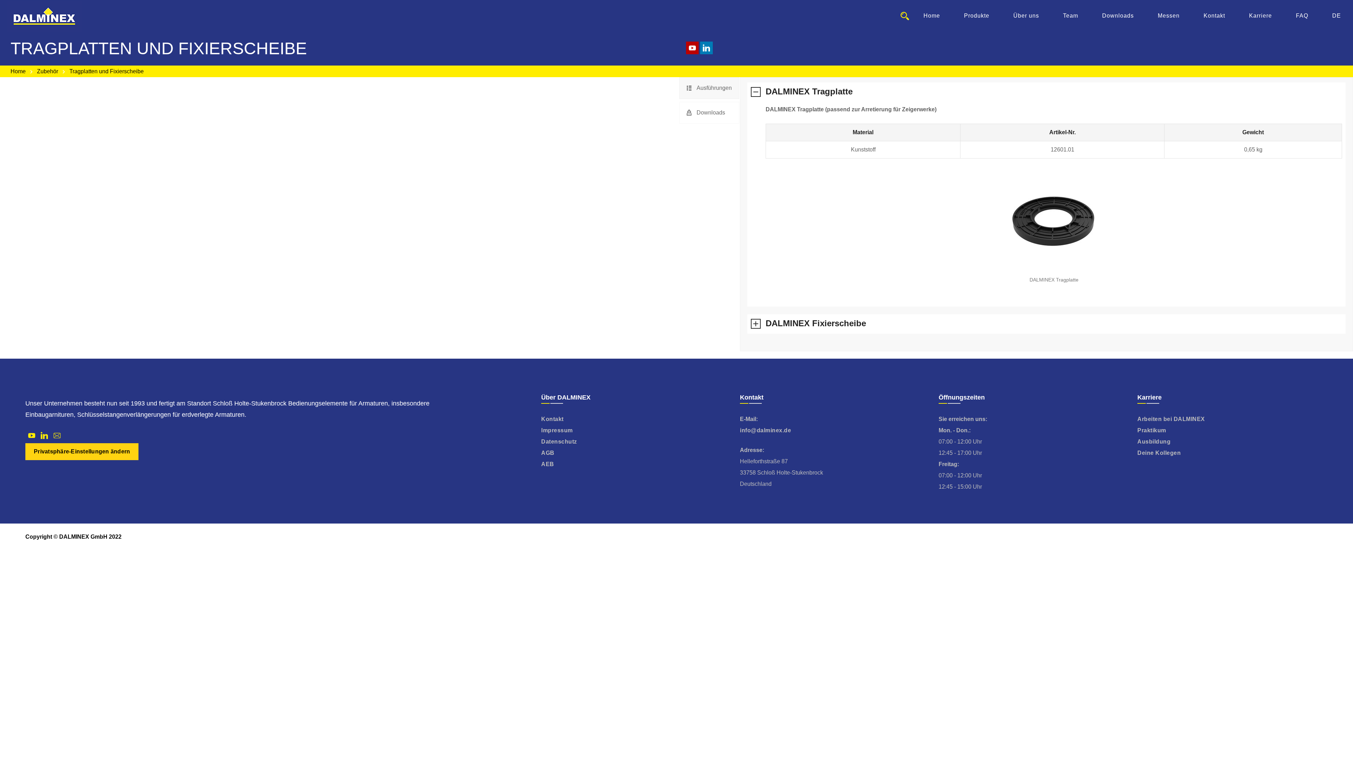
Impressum (557, 430)
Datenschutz (559, 442)
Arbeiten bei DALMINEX (1171, 419)
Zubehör (47, 71)
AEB (547, 464)
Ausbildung (1153, 442)
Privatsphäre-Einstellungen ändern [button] (82, 451)
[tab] (709, 88)
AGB (548, 453)
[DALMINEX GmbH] (44, 16)
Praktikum (1151, 430)
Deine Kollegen (1159, 453)
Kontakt (552, 419)
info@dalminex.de (765, 430)
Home (18, 71)
